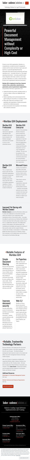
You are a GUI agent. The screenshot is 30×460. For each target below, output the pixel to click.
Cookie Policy (18, 455)
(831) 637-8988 (15, 420)
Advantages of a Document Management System (14, 375)
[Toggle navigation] (27, 3)
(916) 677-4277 (6, 428)
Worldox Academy (8, 386)
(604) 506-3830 (20, 437)
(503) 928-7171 (6, 436)
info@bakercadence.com (15, 421)
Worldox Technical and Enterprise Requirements (14, 380)
